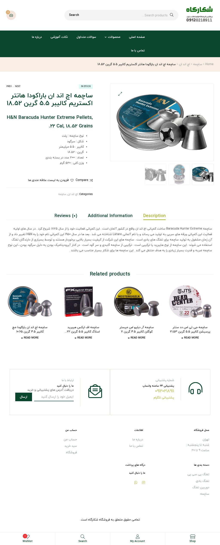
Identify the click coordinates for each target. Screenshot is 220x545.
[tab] (152, 216)
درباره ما (37, 37)
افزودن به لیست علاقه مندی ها (48, 180)
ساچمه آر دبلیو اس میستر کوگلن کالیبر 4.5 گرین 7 (136, 329)
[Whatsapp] (136, 482)
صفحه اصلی (137, 37)
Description (154, 216)
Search (74, 15)
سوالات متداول (86, 37)
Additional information (110, 216)
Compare (82, 180)
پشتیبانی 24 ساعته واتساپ (158, 386)
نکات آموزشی (59, 37)
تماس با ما (138, 51)
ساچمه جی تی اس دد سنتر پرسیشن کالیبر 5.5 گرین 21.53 (190, 329)
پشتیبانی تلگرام (164, 398)
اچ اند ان (184, 64)
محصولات (114, 37)
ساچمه (197, 64)
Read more (191, 338)
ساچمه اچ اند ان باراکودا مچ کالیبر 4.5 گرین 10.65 (29, 329)
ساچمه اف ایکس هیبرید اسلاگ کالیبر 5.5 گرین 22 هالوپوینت (83, 329)
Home (209, 64)
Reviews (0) (66, 216)
